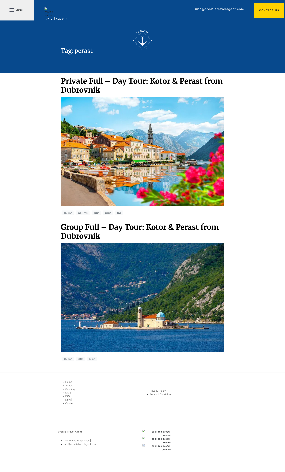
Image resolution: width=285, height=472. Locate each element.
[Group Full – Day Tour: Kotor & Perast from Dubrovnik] (142, 297)
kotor (96, 213)
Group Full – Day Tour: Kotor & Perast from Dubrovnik (140, 231)
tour (119, 213)
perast (108, 213)
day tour (68, 213)
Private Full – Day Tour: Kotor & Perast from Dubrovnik (142, 85)
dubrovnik (83, 213)
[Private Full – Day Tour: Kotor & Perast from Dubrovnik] (142, 151)
